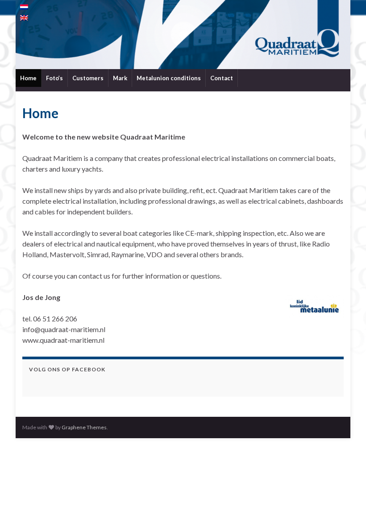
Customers (88, 78)
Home (28, 78)
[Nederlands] (24, 7)
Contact (221, 78)
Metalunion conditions (169, 78)
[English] (24, 18)
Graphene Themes (84, 427)
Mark (120, 78)
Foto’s (54, 78)
